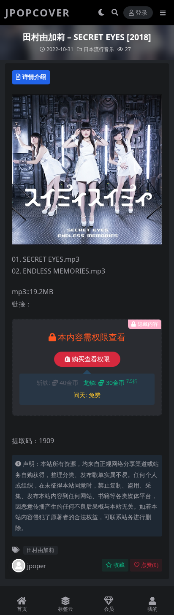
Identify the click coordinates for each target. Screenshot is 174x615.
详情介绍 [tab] (34, 77)
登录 (141, 13)
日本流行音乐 (99, 49)
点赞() (149, 565)
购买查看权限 (91, 359)
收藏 (119, 565)
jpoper (36, 565)
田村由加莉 (40, 550)
